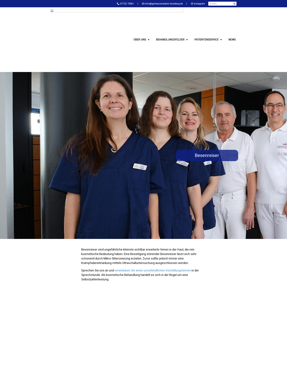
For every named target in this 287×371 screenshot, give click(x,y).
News (232, 39)
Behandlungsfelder (170, 39)
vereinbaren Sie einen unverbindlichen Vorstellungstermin (153, 270)
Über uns (140, 39)
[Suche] (235, 4)
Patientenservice (206, 39)
